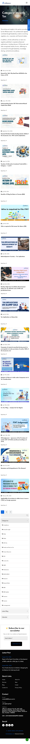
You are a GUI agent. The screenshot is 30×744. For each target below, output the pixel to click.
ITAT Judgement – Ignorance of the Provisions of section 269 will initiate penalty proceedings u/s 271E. (14, 439)
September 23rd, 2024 (7, 131)
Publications (6, 569)
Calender (4, 617)
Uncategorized (6, 605)
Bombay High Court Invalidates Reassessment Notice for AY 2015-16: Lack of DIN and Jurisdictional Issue (13, 288)
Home (3, 679)
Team (16, 682)
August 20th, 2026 (7, 665)
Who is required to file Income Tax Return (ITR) (13, 226)
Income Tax (5, 560)
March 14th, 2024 (6, 435)
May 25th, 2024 (5, 254)
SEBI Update (6, 592)
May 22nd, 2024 (6, 284)
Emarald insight (6, 529)
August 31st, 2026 (6, 657)
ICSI (4, 556)
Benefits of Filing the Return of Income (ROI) (13, 194)
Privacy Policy (18, 687)
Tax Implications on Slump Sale (9, 317)
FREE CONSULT (29, 24)
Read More (3, 80)
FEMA (4, 538)
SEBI (4, 587)
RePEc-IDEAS (6, 574)
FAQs (4, 534)
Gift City (5, 543)
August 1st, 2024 (6, 161)
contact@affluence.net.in (8, 699)
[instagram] (9, 725)
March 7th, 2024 (6, 465)
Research (5, 578)
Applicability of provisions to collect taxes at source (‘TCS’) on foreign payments (14, 499)
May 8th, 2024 (5, 314)
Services (4, 682)
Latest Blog (5, 611)
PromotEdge (19, 734)
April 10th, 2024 (5, 405)
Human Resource (7, 552)
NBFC (4, 565)
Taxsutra (5, 601)
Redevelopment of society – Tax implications (13, 256)
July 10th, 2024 (5, 191)
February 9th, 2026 (6, 70)
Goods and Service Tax (8, 547)
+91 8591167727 (6, 704)
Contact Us (4, 687)
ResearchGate (6, 583)
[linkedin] (7, 725)
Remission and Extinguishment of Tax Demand (13, 468)
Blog (3, 685)
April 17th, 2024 (5, 374)
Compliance (6, 525)
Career (16, 685)
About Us (17, 679)
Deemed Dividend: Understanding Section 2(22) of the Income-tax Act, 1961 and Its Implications (14, 134)
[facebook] (3, 725)
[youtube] (12, 725)
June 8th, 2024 (5, 223)
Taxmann (5, 596)
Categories (5, 521)
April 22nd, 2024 (6, 344)
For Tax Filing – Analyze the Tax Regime (12, 408)
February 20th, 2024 (6, 495)
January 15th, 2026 (6, 101)
